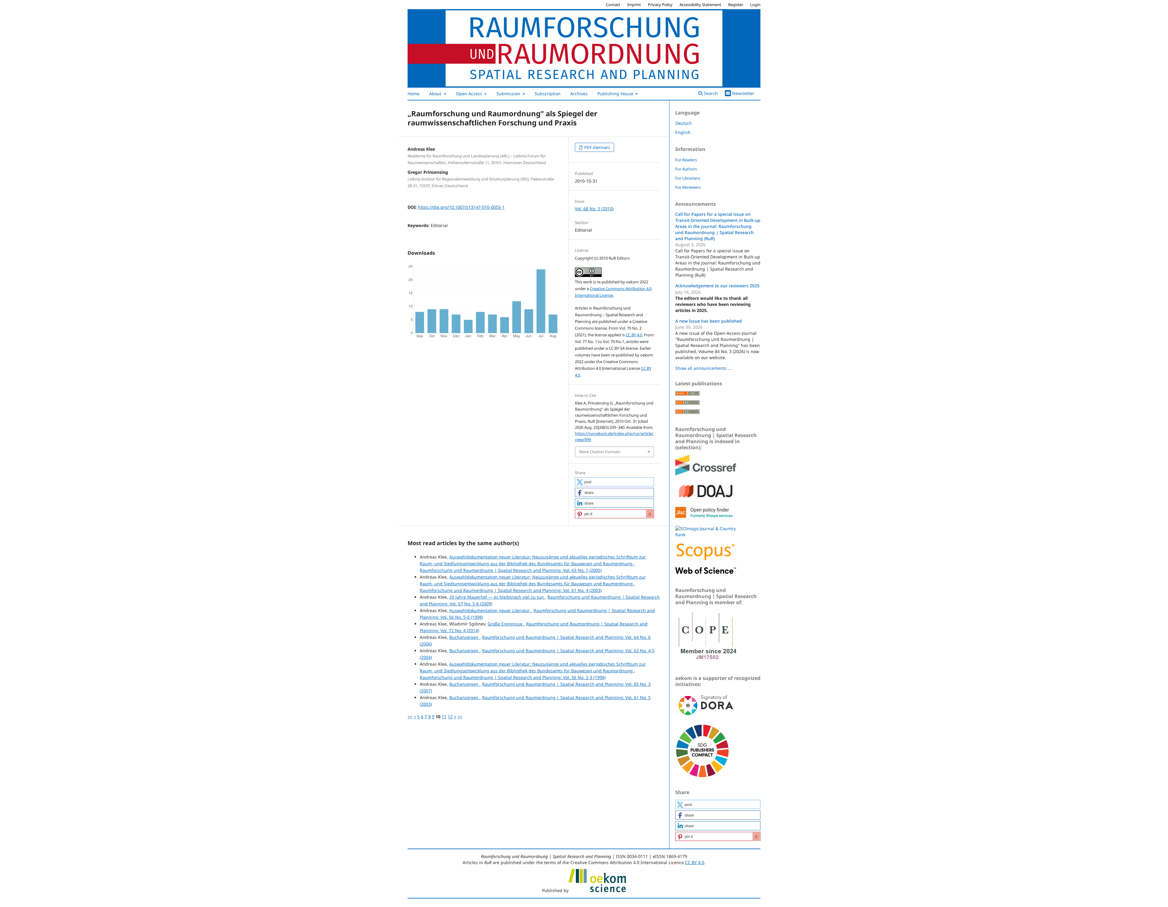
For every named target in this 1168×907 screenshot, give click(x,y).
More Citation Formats (599, 451)
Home (413, 93)
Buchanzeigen (464, 637)
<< (410, 717)
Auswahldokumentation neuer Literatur (490, 610)
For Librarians (687, 178)
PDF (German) (596, 147)
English (682, 132)
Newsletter (743, 93)
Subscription (548, 93)
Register (735, 4)
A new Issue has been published (708, 321)
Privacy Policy (660, 4)
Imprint (634, 4)
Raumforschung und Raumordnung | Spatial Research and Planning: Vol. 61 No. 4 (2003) (511, 590)
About (436, 93)
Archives (579, 93)
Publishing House (615, 93)
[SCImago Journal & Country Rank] (705, 535)
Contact (613, 4)
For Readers (686, 160)
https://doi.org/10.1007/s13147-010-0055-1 (461, 207)
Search (710, 93)
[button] (614, 481)
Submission (508, 93)
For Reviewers (687, 187)
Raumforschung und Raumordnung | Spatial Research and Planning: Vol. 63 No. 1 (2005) (511, 570)
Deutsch (683, 123)
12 (450, 717)
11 (444, 717)
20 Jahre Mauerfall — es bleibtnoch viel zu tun (497, 597)
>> (459, 717)
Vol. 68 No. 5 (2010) (594, 209)
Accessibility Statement (700, 4)
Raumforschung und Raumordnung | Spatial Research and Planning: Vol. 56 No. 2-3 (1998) (513, 677)
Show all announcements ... (703, 368)
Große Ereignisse (506, 624)
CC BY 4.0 (634, 335)
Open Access (469, 93)
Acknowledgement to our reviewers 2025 (717, 286)
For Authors (686, 169)
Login (755, 4)
